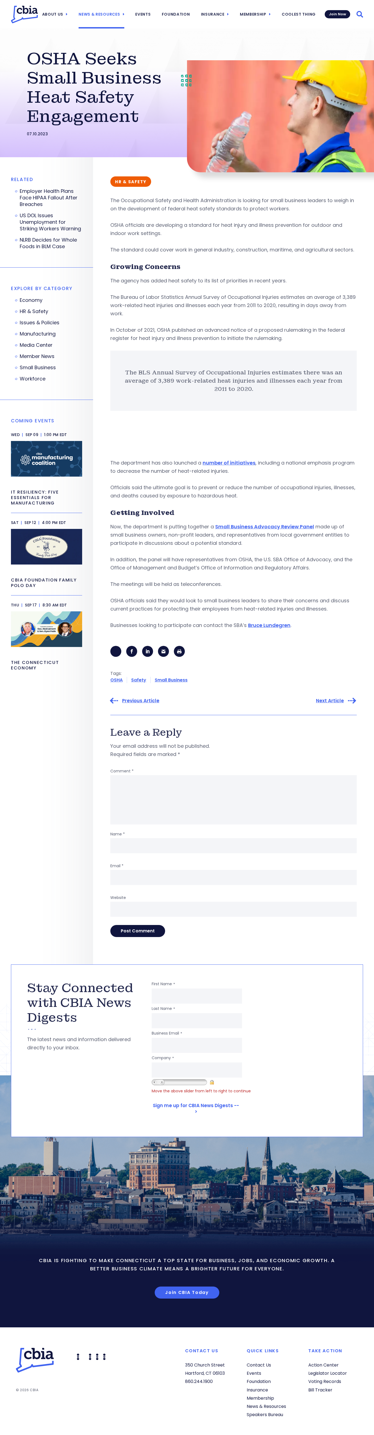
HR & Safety (34, 311)
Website (118, 897)
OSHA (116, 680)
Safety (138, 680)
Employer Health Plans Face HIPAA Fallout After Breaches (48, 198)
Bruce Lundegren (269, 625)
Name (117, 834)
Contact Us (259, 1365)
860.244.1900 (199, 1381)
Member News (37, 356)
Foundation (176, 14)
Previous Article (140, 701)
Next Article (330, 701)
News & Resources (99, 14)
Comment (122, 771)
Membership (253, 14)
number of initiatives (229, 462)
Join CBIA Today (187, 1292)
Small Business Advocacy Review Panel (264, 526)
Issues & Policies (39, 322)
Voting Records (324, 1381)
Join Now (337, 14)
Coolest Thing (299, 14)
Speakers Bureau (265, 1414)
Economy (31, 300)
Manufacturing (38, 334)
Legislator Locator (327, 1373)
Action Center (323, 1365)
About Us (53, 14)
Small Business (171, 680)
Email (116, 866)
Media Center (36, 345)
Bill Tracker (320, 1390)
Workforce (32, 379)
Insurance (213, 14)
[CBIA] (24, 14)
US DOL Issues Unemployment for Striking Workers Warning (50, 222)
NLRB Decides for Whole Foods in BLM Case (48, 243)
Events (143, 14)
